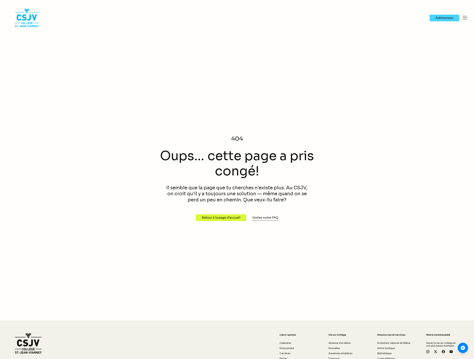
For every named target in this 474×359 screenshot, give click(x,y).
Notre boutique (386, 348)
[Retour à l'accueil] (28, 343)
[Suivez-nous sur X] (435, 351)
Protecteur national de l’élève (393, 343)
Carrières (285, 353)
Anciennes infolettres (340, 353)
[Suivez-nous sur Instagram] (427, 351)
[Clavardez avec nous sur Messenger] (463, 348)
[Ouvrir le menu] (464, 17)
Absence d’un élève (339, 343)
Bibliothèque (384, 353)
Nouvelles (334, 348)
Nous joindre (287, 348)
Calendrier (285, 343)
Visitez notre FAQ (265, 218)
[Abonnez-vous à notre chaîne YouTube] (451, 351)
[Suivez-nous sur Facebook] (443, 351)
